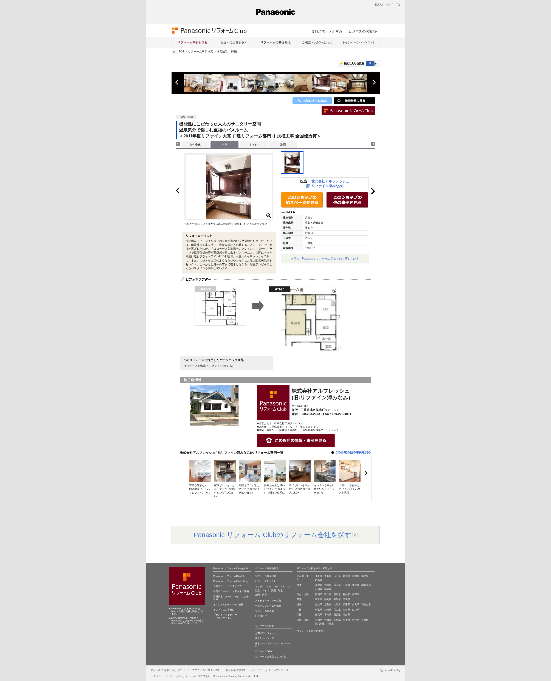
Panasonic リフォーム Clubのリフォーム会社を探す (272, 534)
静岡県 (327, 599)
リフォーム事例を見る (192, 42)
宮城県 (355, 576)
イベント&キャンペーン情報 (228, 604)
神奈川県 (366, 585)
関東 (299, 585)
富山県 (327, 594)
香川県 (327, 614)
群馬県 (327, 585)
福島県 (318, 580)
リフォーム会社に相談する (311, 631)
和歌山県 (366, 604)
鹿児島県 (320, 623)
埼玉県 (337, 585)
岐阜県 (318, 599)
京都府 (327, 604)
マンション (270, 581)
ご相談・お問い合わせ (317, 42)
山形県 (364, 576)
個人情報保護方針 (236, 670)
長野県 (355, 594)
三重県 (346, 599)
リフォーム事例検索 (200, 51)
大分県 (355, 619)
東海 (299, 599)
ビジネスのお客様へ (363, 31)
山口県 (355, 609)
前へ (177, 82)
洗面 (283, 144)
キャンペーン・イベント (358, 42)
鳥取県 (318, 609)
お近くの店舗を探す (234, 42)
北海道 (318, 576)
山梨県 (318, 589)
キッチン (260, 586)
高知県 (346, 614)
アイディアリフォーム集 (268, 600)
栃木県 (327, 589)
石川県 (337, 594)
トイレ (253, 144)
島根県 (327, 609)
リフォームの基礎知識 (275, 42)
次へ (374, 82)
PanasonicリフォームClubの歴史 (230, 581)
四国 (299, 614)
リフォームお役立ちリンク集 (270, 656)
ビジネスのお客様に (224, 609)
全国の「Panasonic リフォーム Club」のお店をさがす (325, 258)
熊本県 (346, 619)
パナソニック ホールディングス (270, 670)
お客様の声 (261, 616)
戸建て (258, 581)
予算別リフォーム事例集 (268, 605)
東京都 (355, 585)
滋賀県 (318, 604)
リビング (285, 586)
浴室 (257, 590)
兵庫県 (346, 604)
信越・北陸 (303, 594)
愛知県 (337, 599)
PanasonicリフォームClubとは (229, 576)
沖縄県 (330, 623)
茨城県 (318, 585)
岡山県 (337, 609)
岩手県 (346, 576)
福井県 (346, 594)
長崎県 (337, 619)
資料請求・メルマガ (326, 31)
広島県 (346, 609)
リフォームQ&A (263, 651)
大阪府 (337, 604)
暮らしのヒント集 (264, 638)
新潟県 (318, 594)
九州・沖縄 (303, 619)
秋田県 (337, 576)
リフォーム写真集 (264, 611)
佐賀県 (327, 619)
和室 (280, 590)
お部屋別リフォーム (265, 633)
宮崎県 (364, 619)
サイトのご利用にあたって (166, 670)
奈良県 (355, 604)
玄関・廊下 (261, 594)
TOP (181, 51)
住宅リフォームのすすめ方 (227, 586)
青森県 (327, 576)
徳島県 (318, 614)
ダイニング (273, 586)
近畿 (299, 604)
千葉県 (346, 585)
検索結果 (222, 51)
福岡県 (318, 619)
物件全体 (195, 144)
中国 (299, 609)
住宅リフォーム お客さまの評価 (231, 591)
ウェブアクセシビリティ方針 (204, 670)
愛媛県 (337, 614)
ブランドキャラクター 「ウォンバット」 (225, 616)
